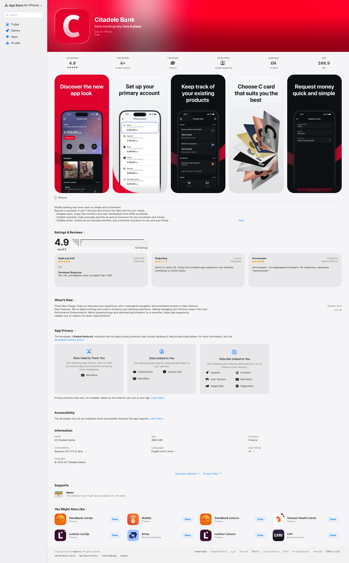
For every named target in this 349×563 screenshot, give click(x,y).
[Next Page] (345, 134)
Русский (244, 552)
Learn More (157, 397)
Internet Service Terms (65, 556)
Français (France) (271, 552)
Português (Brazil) (300, 552)
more (241, 220)
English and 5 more (162, 451)
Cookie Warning (109, 556)
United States (200, 552)
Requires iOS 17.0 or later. (69, 451)
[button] (23, 24)
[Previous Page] (50, 134)
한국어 (286, 552)
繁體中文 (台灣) (333, 552)
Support (124, 556)
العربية (233, 552)
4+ (250, 451)
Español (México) (219, 552)
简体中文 (256, 552)
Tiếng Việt (317, 552)
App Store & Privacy (88, 556)
